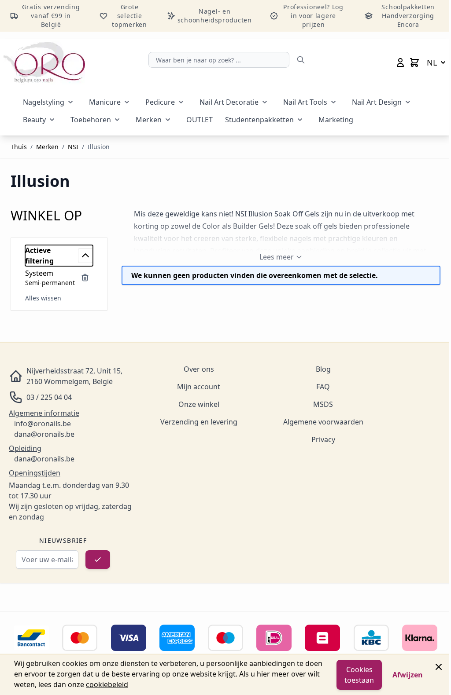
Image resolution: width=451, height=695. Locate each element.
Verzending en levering (198, 422)
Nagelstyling (43, 102)
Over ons (199, 369)
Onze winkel (198, 404)
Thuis (19, 147)
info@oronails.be (42, 423)
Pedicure (160, 102)
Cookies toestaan (359, 675)
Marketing (335, 119)
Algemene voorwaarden (323, 422)
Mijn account (198, 386)
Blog (323, 369)
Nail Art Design (377, 102)
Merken (149, 119)
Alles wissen (43, 298)
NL (432, 62)
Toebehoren (90, 119)
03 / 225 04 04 (49, 397)
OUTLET (199, 119)
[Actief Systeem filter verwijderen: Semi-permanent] (85, 277)
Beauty (34, 119)
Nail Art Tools (305, 102)
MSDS (323, 404)
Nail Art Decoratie (229, 102)
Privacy (323, 439)
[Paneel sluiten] (438, 667)
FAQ (323, 386)
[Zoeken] (300, 60)
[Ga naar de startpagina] (44, 62)
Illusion (99, 147)
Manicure (105, 102)
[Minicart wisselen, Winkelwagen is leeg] (414, 62)
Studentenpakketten (259, 119)
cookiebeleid (107, 684)
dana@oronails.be (44, 434)
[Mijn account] (400, 62)
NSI (73, 147)
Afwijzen (407, 675)
